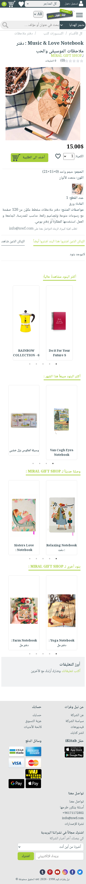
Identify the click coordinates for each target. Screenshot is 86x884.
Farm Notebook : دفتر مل (24, 643)
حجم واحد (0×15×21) (57, 172)
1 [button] (56, 364)
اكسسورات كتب (53, 34)
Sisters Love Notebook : (24, 548)
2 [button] (50, 364)
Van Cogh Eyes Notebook (61, 453)
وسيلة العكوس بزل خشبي (24, 450)
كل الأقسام (75, 34)
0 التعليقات (51, 61)
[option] (43, 103)
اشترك (26, 856)
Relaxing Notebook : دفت (61, 548)
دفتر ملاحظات (23, 34)
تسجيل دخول (71, 4)
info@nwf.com (21, 229)
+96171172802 (73, 813)
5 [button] (30, 364)
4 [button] (36, 364)
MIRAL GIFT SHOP (66, 56)
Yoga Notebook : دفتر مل (62, 643)
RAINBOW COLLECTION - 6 (26, 353)
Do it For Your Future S (59, 353)
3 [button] (43, 364)
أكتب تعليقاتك (71, 671)
